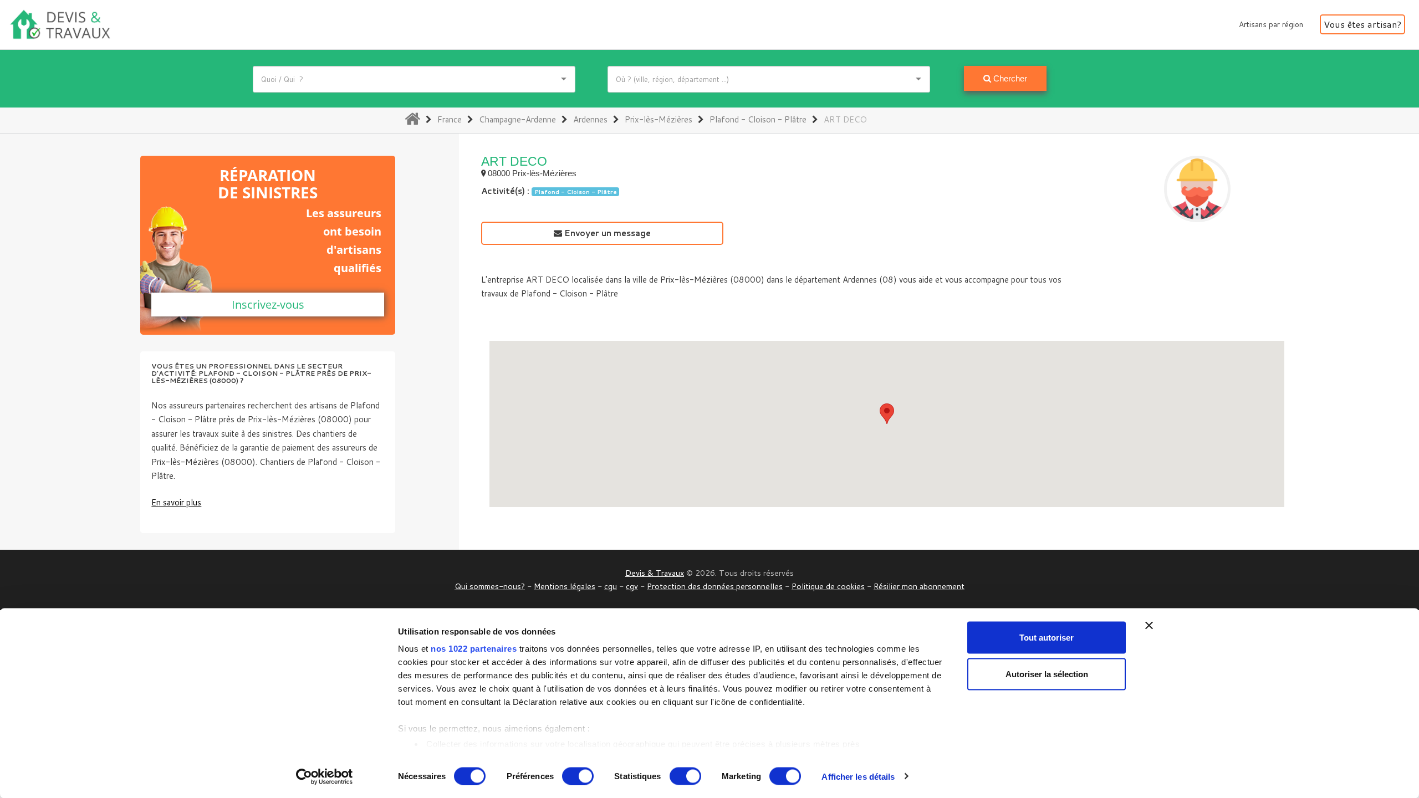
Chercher (1009, 78)
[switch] (578, 776)
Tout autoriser (1046, 637)
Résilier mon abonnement (919, 586)
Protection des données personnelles (715, 586)
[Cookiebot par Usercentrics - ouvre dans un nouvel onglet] (324, 776)
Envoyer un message (606, 233)
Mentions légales (564, 586)
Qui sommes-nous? (490, 586)
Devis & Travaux (654, 573)
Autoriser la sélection (1046, 673)
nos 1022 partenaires (474, 648)
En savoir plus (176, 502)
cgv (632, 586)
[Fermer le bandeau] (1149, 626)
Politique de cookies (828, 586)
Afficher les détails (858, 776)
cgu (610, 586)
